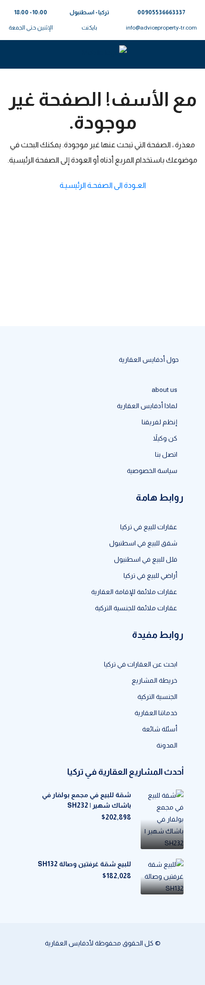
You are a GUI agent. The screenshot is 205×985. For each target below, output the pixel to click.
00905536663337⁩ (161, 12)
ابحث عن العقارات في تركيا (140, 664)
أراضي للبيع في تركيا (150, 575)
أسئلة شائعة (159, 729)
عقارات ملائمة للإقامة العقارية (134, 591)
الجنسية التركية (157, 696)
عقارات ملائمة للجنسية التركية (136, 608)
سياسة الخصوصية (152, 470)
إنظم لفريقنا (159, 422)
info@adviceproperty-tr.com (161, 27)
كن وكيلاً (165, 438)
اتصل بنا (166, 454)
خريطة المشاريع (154, 680)
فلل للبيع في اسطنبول (145, 559)
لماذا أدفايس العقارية (147, 406)
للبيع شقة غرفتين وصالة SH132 (84, 864)
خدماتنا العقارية (155, 713)
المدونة (166, 745)
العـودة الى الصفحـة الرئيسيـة (103, 185)
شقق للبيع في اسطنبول (143, 543)
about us (164, 389)
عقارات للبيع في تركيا (148, 527)
